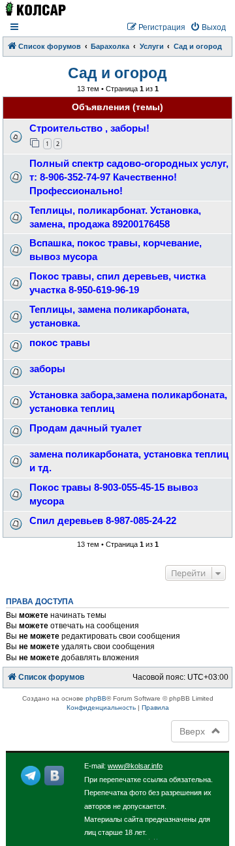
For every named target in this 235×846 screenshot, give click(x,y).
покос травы (59, 342)
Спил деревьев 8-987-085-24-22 (102, 520)
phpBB (96, 698)
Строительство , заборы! (89, 128)
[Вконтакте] (54, 775)
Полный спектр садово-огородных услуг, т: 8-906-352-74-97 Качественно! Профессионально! (128, 177)
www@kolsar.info (135, 766)
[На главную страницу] (35, 9)
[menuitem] (208, 27)
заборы (47, 368)
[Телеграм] (30, 775)
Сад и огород (117, 73)
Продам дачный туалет (85, 427)
